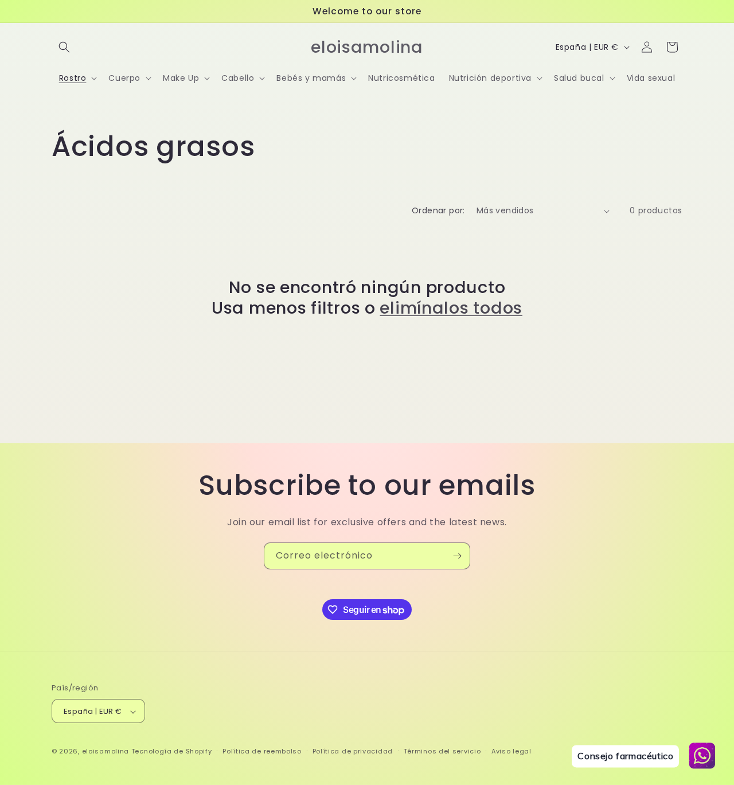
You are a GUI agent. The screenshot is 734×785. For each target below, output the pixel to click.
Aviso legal (511, 751)
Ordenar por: (438, 210)
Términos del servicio (442, 751)
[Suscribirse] (457, 555)
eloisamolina (105, 751)
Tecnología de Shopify (171, 751)
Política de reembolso (262, 751)
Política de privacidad (353, 751)
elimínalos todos (451, 308)
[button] (64, 47)
